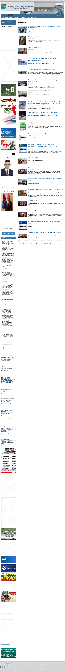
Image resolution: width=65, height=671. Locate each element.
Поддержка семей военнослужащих (29, 17)
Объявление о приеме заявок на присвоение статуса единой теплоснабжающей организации (8, 254)
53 (26, 243)
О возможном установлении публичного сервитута (44, 221)
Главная (19, 20)
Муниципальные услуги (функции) (6, 431)
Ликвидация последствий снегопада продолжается (44, 112)
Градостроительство (5, 428)
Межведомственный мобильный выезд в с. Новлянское (45, 189)
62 (41, 243)
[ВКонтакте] (1, 667)
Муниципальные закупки (6, 389)
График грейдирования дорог (7, 355)
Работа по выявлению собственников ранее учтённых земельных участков (7, 422)
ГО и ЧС (3, 386)
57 (33, 243)
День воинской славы (35, 47)
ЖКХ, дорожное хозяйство (6, 368)
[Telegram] (4, 667)
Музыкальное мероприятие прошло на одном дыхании (45, 178)
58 (34, 243)
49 (20, 243)
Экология (3, 391)
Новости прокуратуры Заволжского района (6, 360)
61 (39, 243)
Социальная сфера (5, 370)
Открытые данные (5, 439)
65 (45, 243)
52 (25, 243)
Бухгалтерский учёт (5, 413)
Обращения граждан (7, 17)
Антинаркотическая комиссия (7, 426)
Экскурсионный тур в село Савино (39, 91)
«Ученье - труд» (33, 157)
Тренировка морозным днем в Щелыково (41, 69)
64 (44, 243)
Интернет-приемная (8, 233)
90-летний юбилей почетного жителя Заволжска (43, 37)
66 (47, 243)
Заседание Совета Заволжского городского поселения (44, 232)
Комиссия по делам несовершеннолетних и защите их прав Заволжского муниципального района (7, 417)
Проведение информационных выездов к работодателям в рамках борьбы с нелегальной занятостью (42, 146)
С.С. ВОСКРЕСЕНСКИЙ (8, 191)
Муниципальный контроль (6, 393)
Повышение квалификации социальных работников (44, 168)
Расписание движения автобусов (8, 357)
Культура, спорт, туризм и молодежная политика (6, 401)
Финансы (3, 384)
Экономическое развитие (6, 375)
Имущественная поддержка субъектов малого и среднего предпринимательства (7, 407)
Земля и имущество (5, 372)
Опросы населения (5, 437)
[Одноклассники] (2, 667)
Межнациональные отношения (7, 398)
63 (42, 243)
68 (50, 243)
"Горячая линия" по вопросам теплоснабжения (7, 434)
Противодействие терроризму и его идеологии (7, 411)
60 (37, 243)
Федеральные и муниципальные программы (7, 363)
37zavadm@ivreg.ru (7, 344)
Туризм (2, 366)
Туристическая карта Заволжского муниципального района (7, 442)
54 (28, 243)
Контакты (16, 17)
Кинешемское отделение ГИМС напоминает (42, 134)
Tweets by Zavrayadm (5, 644)
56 (31, 243)
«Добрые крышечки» (34, 123)
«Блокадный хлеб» (34, 200)
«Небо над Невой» (34, 211)
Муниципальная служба (6, 403)
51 (23, 243)
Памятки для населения (6, 445)
